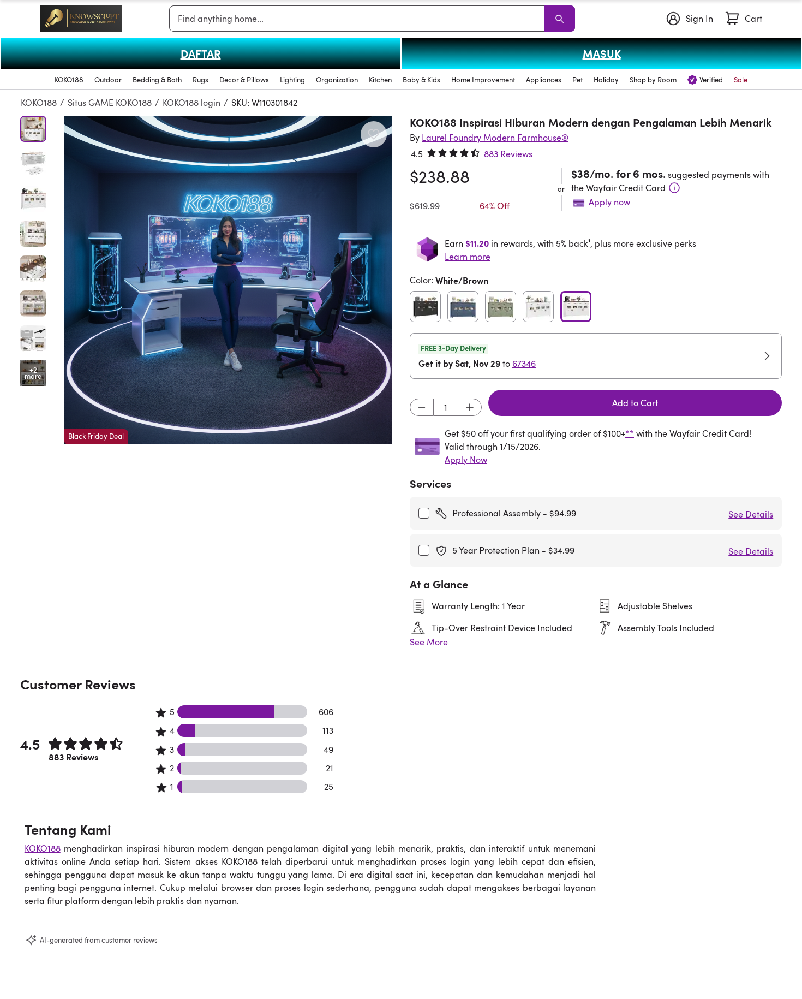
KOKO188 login (191, 103)
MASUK (602, 53)
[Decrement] (422, 407)
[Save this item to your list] (374, 134)
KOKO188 (39, 103)
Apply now (609, 202)
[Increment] (470, 407)
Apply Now (466, 460)
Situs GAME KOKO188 (110, 103)
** (629, 433)
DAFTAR (201, 53)
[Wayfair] (81, 18)
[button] (228, 280)
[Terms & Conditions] (674, 187)
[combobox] (359, 18)
